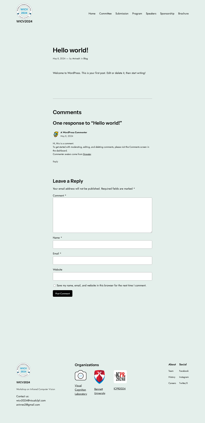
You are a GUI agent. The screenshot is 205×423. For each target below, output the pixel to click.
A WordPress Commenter (74, 132)
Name (57, 238)
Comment (59, 195)
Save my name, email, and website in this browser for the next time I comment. (101, 285)
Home (92, 13)
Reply (55, 161)
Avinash (76, 58)
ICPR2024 (120, 388)
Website (57, 269)
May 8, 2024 (59, 58)
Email (57, 253)
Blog (85, 58)
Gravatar (87, 154)
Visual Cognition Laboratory (81, 390)
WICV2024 (24, 21)
